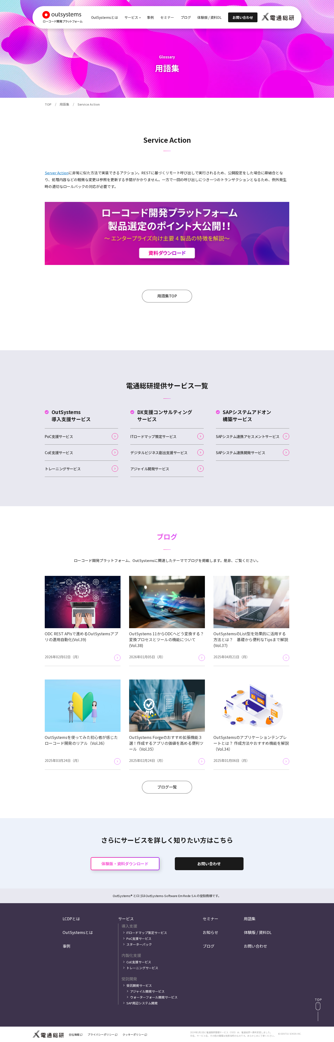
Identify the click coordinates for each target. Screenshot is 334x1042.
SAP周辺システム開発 (142, 1003)
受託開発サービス (139, 985)
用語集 (250, 918)
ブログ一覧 (167, 787)
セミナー (167, 17)
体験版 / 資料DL (209, 17)
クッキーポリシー (133, 1034)
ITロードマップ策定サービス (153, 436)
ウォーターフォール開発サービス (154, 997)
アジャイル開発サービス (149, 468)
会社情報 (74, 1034)
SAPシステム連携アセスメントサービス (247, 436)
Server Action (56, 172)
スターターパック (139, 944)
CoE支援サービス (59, 452)
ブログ (186, 17)
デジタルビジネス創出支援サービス (159, 452)
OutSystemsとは (104, 17)
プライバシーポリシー (101, 1034)
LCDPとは (71, 918)
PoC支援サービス (59, 436)
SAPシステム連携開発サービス (240, 452)
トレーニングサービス (62, 468)
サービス (126, 918)
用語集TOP (167, 296)
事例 (150, 17)
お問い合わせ (209, 864)
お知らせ (210, 932)
